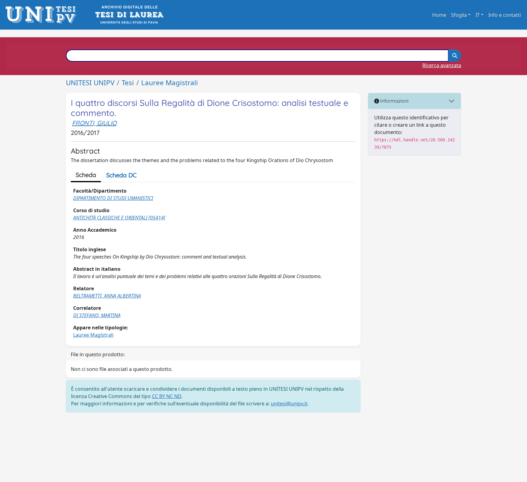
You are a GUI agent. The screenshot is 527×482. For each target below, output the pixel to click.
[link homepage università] (128, 15)
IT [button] (477, 15)
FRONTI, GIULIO (94, 123)
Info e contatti (504, 15)
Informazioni (393, 101)
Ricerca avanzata (441, 65)
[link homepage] (42, 15)
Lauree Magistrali (169, 82)
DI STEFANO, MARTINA (96, 315)
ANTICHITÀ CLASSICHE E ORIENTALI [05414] (119, 217)
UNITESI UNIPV (90, 82)
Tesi (128, 82)
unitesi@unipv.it (289, 403)
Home (439, 15)
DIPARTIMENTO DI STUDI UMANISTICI (113, 198)
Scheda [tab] (86, 175)
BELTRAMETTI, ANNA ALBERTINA (107, 295)
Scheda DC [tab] (121, 175)
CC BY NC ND (166, 396)
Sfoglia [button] (459, 15)
